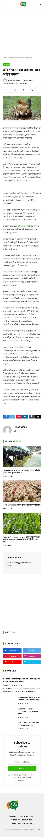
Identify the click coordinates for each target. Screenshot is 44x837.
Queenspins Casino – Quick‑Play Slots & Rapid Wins (28, 711)
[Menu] (4, 4)
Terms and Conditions (22, 823)
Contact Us (15, 820)
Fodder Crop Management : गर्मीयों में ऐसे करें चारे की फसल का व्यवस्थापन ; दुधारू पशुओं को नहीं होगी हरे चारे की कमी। (21, 539)
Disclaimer (27, 820)
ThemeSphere (35, 830)
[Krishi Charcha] (23, 4)
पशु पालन (6, 64)
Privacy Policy (27, 777)
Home (5, 58)
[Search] (40, 4)
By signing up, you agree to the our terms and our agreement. (23, 777)
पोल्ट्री (18, 272)
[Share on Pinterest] (23, 90)
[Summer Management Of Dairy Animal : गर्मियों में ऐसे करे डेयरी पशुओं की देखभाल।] (22, 456)
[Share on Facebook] (7, 90)
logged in (20, 563)
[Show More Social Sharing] (38, 90)
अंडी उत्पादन (21, 226)
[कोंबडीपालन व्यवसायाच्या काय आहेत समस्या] (22, 108)
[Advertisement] (22, 32)
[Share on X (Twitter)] (15, 90)
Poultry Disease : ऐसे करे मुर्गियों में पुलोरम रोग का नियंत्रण (21, 505)
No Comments (10, 84)
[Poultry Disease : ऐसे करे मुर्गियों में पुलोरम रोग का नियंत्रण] (22, 491)
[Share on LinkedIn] (32, 90)
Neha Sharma (15, 80)
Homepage (13, 816)
